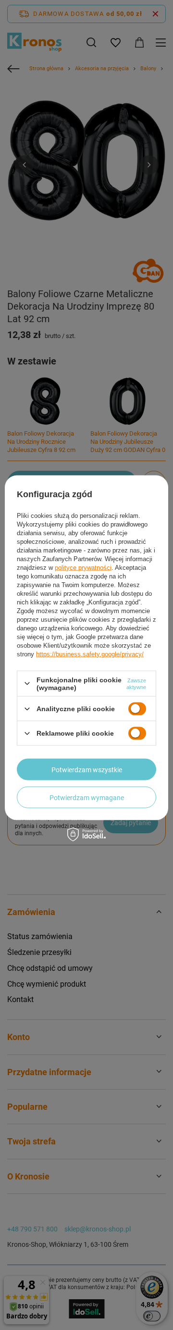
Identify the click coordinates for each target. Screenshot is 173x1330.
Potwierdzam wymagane (86, 797)
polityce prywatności (83, 567)
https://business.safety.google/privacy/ (90, 653)
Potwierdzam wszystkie (86, 769)
